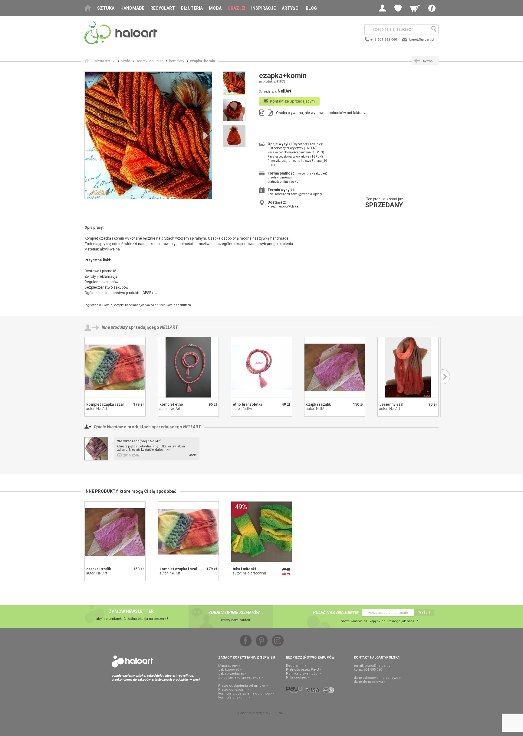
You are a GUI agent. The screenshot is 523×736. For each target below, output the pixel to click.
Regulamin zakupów (101, 282)
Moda (215, 8)
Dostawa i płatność (100, 271)
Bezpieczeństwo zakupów (106, 287)
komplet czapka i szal (104, 404)
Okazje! (236, 8)
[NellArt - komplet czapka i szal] (115, 367)
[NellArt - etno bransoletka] (261, 367)
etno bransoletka (247, 404)
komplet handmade (126, 305)
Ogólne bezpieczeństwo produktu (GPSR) (118, 293)
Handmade (132, 8)
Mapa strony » (229, 666)
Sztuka (105, 8)
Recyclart (162, 8)
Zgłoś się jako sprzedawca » (240, 677)
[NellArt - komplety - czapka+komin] (148, 135)
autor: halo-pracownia (250, 573)
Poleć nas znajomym (336, 612)
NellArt (169, 327)
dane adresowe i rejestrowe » (377, 678)
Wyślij (424, 612)
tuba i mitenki (244, 569)
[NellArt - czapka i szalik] (334, 367)
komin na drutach (179, 305)
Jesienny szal (391, 404)
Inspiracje (263, 8)
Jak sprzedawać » (232, 673)
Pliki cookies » (297, 677)
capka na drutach (153, 305)
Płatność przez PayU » (303, 670)
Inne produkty (115, 327)
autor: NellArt (96, 409)
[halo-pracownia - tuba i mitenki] (261, 532)
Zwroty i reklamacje (100, 276)
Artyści (291, 8)
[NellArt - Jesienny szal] (408, 367)
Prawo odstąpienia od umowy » (243, 686)
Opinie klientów (108, 426)
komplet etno (171, 404)
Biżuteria (192, 8)
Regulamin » (296, 666)
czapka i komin (101, 305)
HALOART (132, 662)
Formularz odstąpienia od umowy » (246, 693)
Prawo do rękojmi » (233, 690)
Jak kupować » (230, 670)
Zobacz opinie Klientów (234, 612)
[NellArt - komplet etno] (188, 367)
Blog (311, 8)
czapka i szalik (318, 404)
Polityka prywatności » (303, 673)
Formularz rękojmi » (234, 697)
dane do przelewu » (369, 682)
